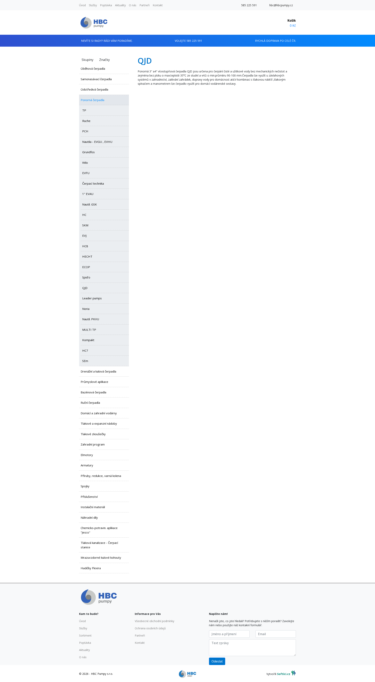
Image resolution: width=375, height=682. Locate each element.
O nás (132, 5)
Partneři (144, 5)
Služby (93, 5)
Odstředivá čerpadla (94, 89)
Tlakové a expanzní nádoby (99, 423)
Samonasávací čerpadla (96, 79)
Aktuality (120, 5)
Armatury (87, 465)
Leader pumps (92, 298)
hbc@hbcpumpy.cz (281, 5)
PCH (85, 131)
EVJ (84, 235)
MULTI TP (89, 330)
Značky (104, 60)
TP (84, 110)
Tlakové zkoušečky (93, 434)
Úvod (82, 5)
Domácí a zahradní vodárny (99, 413)
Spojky (85, 486)
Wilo (85, 162)
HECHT (87, 256)
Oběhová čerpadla (93, 68)
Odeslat (217, 661)
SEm (85, 361)
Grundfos (88, 152)
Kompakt (88, 340)
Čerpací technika (93, 183)
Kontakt (158, 5)
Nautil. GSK (89, 204)
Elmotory (87, 455)
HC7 (85, 350)
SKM (85, 225)
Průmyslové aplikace (94, 382)
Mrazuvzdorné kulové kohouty (101, 557)
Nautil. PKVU (90, 319)
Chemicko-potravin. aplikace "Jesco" (99, 530)
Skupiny (87, 60)
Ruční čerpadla (90, 403)
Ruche (86, 121)
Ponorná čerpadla (92, 100)
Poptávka (106, 5)
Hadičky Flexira (91, 568)
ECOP (86, 267)
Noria (85, 309)
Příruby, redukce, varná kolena (101, 476)
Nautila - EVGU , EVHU (97, 142)
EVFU (85, 173)
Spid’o (86, 277)
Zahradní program (93, 444)
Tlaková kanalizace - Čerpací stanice (99, 545)
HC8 (85, 246)
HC (84, 215)
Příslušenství (89, 497)
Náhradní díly (89, 517)
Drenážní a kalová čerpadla (98, 371)
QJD (85, 288)
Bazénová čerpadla (93, 392)
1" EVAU (87, 194)
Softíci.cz (283, 674)
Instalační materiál (93, 507)
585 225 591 (249, 5)
